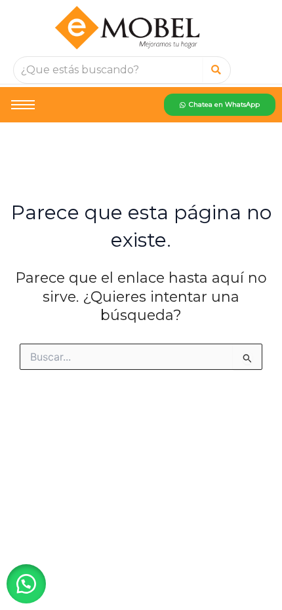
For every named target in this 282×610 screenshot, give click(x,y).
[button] (26, 583)
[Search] (216, 70)
